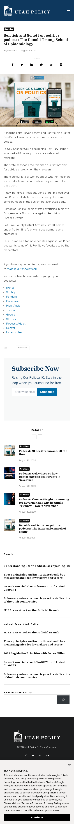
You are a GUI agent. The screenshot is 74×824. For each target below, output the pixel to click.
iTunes (10, 287)
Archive (8, 29)
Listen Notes (14, 332)
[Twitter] (33, 755)
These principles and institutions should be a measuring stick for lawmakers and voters (34, 576)
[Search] (63, 699)
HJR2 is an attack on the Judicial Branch (31, 610)
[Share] (12, 64)
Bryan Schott (10, 50)
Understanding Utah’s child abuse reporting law (37, 566)
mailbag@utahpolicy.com (22, 269)
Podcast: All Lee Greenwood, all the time (43, 452)
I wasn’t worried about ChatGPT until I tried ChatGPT (34, 588)
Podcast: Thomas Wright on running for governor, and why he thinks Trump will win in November (44, 503)
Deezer (10, 328)
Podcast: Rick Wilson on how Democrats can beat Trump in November (39, 477)
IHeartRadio (13, 305)
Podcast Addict (16, 323)
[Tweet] (22, 64)
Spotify (10, 292)
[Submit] (41, 64)
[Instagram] (40, 755)
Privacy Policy (52, 803)
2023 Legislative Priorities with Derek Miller (34, 653)
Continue (37, 817)
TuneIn (10, 310)
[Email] (51, 64)
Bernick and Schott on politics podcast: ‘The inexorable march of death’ (42, 528)
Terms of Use (29, 803)
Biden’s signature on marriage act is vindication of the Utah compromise (37, 600)
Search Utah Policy (18, 692)
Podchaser (13, 301)
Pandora (11, 296)
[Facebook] (26, 755)
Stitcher (11, 319)
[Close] (70, 765)
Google (10, 314)
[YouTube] (47, 755)
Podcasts (23, 348)
